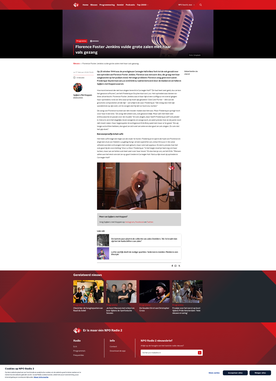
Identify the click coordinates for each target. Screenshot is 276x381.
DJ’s (75, 347)
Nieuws (93, 5)
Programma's (79, 351)
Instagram (129, 222)
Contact (113, 347)
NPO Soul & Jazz (185, 5)
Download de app (117, 351)
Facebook (139, 222)
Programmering (107, 5)
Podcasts (130, 5)
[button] (200, 5)
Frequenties (78, 355)
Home (85, 5)
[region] (139, 186)
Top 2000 (141, 5)
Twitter (150, 222)
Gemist (120, 5)
